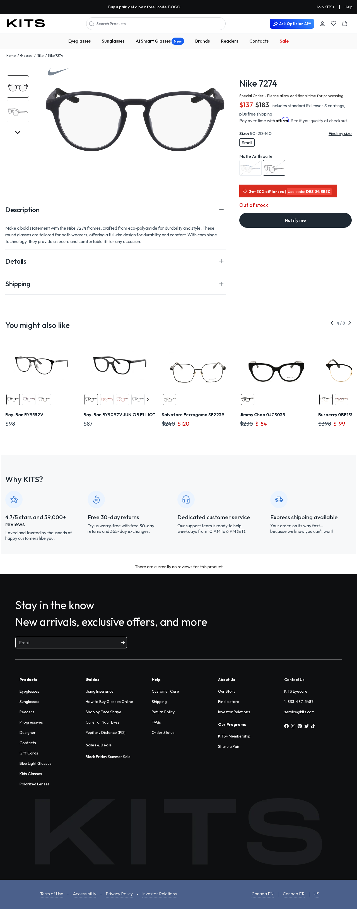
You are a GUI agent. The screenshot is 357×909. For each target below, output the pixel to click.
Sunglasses (113, 41)
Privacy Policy (119, 893)
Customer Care (165, 691)
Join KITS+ (325, 6)
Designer (28, 732)
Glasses (26, 55)
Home (11, 55)
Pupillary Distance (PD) (106, 732)
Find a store (228, 701)
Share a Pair (229, 746)
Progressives (31, 722)
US (316, 893)
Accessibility (84, 893)
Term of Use (51, 893)
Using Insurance (100, 691)
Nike (40, 55)
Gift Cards (29, 753)
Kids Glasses (31, 773)
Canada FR (294, 893)
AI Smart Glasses (159, 41)
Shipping (159, 701)
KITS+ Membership (234, 736)
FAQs (156, 722)
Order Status (163, 732)
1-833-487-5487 (298, 701)
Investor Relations (234, 711)
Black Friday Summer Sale (108, 756)
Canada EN (263, 893)
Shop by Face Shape (103, 711)
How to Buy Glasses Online (109, 701)
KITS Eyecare (295, 691)
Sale (284, 41)
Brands (202, 41)
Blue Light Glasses (36, 763)
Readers (229, 41)
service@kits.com (299, 711)
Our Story (226, 691)
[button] (115, 209)
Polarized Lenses (35, 784)
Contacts (259, 41)
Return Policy (163, 711)
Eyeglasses (79, 41)
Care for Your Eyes (102, 722)
